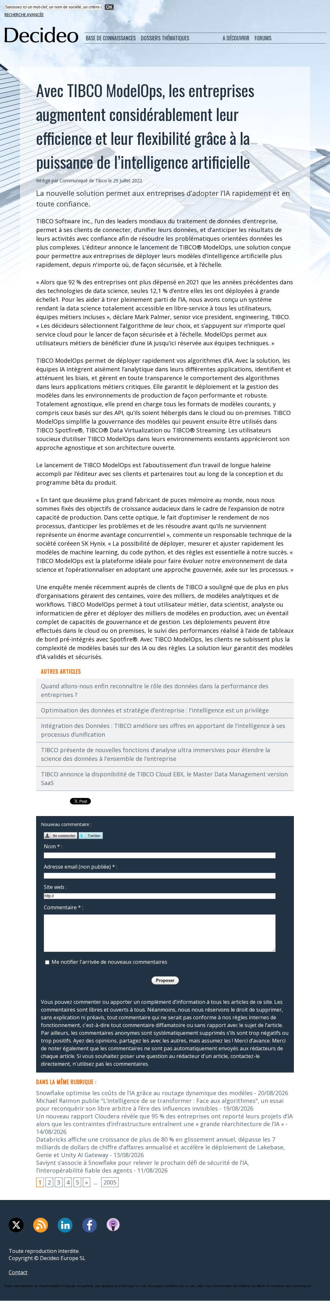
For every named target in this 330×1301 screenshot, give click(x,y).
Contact (18, 1272)
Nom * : (53, 846)
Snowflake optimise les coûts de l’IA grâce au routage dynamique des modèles (144, 1093)
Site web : (55, 887)
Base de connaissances (111, 38)
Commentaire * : (63, 907)
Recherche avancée (24, 14)
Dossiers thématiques (165, 38)
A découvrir (236, 38)
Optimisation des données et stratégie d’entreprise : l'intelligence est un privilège (155, 710)
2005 (109, 1182)
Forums (263, 38)
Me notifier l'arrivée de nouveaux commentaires (109, 961)
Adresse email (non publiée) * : (80, 866)
